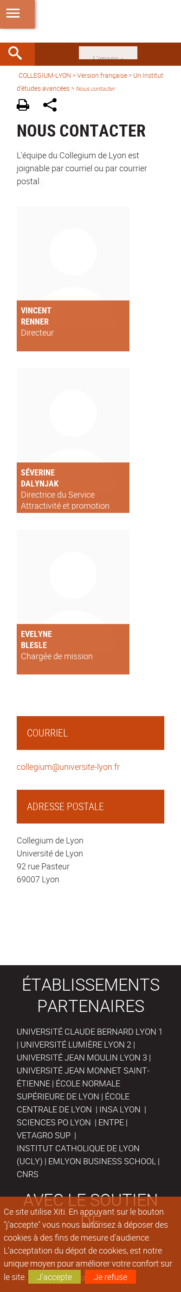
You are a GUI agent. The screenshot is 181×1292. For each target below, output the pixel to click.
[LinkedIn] (108, 51)
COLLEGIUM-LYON (45, 75)
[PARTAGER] (53, 106)
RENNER (35, 321)
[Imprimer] (26, 106)
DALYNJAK (39, 483)
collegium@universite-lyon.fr (68, 766)
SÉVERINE (38, 472)
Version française (102, 75)
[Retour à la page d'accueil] (90, 21)
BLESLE (34, 644)
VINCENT (36, 310)
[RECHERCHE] (18, 54)
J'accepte (54, 1276)
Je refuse (110, 1276)
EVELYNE (36, 633)
